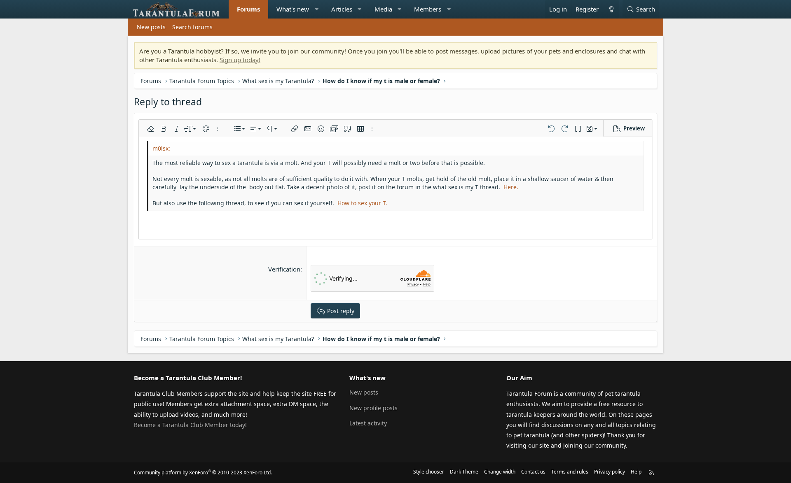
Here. (510, 187)
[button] (316, 9)
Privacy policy (609, 471)
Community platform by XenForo (203, 472)
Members (427, 9)
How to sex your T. (362, 203)
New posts (151, 27)
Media (383, 9)
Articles (341, 9)
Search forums (192, 27)
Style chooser (428, 471)
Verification (284, 269)
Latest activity (368, 423)
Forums (248, 9)
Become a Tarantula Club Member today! (190, 425)
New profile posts (373, 408)
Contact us (533, 471)
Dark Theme (464, 471)
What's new (292, 9)
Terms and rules (569, 471)
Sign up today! (240, 60)
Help (636, 471)
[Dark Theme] (611, 9)
